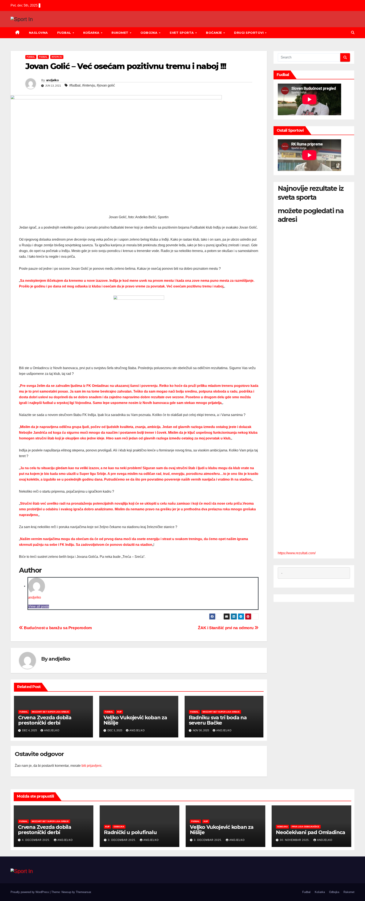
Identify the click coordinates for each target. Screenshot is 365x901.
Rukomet (120, 33)
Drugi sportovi (249, 33)
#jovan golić (106, 85)
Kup (119, 712)
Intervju (57, 57)
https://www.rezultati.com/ (297, 553)
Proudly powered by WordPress (30, 892)
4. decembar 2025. (36, 840)
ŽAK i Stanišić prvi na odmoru (226, 628)
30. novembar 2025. (295, 840)
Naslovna (38, 33)
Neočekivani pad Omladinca (310, 832)
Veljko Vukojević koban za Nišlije (135, 720)
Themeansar (83, 892)
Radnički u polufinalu (130, 832)
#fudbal (74, 85)
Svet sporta (182, 33)
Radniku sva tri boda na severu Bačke (218, 720)
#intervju (88, 85)
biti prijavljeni (91, 765)
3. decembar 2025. (122, 840)
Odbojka (149, 33)
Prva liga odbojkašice (305, 826)
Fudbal (64, 33)
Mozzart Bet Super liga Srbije (50, 712)
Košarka (91, 33)
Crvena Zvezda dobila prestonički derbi (44, 720)
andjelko (52, 80)
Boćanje (214, 33)
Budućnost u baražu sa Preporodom (57, 628)
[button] (352, 32)
